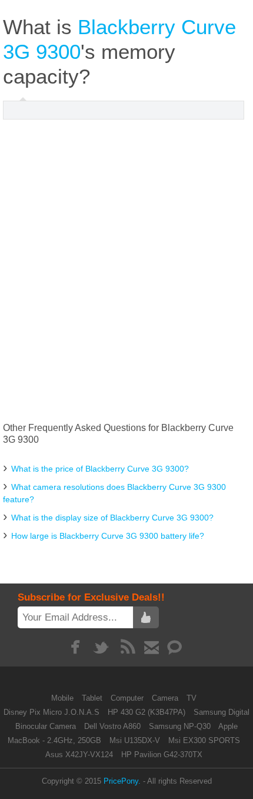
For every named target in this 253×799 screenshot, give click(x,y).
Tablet (93, 698)
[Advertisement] (126, 270)
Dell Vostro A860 (112, 726)
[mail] (151, 647)
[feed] (128, 647)
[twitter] (101, 647)
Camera (166, 698)
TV (192, 698)
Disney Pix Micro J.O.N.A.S (51, 712)
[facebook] (75, 647)
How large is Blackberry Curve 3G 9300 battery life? (107, 536)
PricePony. (122, 781)
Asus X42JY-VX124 (79, 754)
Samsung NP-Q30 (180, 726)
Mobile (63, 698)
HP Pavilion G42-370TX (161, 754)
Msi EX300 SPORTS (204, 740)
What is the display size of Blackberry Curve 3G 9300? (112, 517)
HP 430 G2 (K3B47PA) (146, 712)
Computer (128, 698)
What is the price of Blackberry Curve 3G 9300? (100, 468)
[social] (175, 647)
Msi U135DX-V (134, 740)
